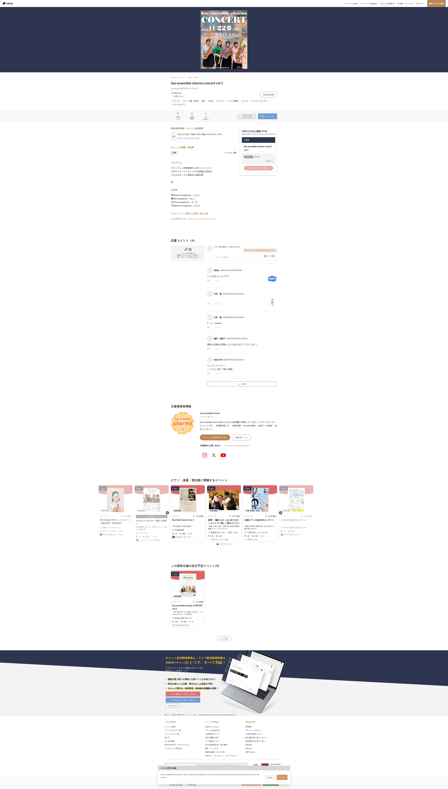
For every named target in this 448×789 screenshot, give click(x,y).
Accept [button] (282, 777)
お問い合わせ (250, 752)
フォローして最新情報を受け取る (215, 437)
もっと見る (242, 384)
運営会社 (248, 745)
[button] (217, 544)
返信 (208, 280)
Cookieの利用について (253, 734)
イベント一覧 (192, 715)
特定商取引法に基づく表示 (255, 741)
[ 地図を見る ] (178, 96)
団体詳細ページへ (241, 437)
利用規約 (248, 727)
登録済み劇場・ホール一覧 (215, 752)
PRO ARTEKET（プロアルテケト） (177, 745)
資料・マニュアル (211, 748)
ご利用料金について (212, 734)
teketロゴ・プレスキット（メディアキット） (221, 756)
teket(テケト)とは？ (212, 727)
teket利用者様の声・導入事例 (216, 745)
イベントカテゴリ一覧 (172, 730)
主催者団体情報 (268, 95)
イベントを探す (170, 727)
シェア (217, 280)
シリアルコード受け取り (173, 748)
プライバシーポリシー (253, 730)
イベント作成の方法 (212, 730)
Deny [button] (270, 777)
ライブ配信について (212, 741)
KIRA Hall (192, 785)
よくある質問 (169, 741)
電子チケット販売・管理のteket (174, 715)
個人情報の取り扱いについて (256, 737)
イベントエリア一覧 (171, 734)
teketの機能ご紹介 (212, 737)
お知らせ (248, 748)
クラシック (175, 77)
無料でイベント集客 (436, 3)
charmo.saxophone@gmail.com (202, 218)
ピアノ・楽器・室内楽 (190, 77)
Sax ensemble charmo (210, 413)
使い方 (166, 737)
